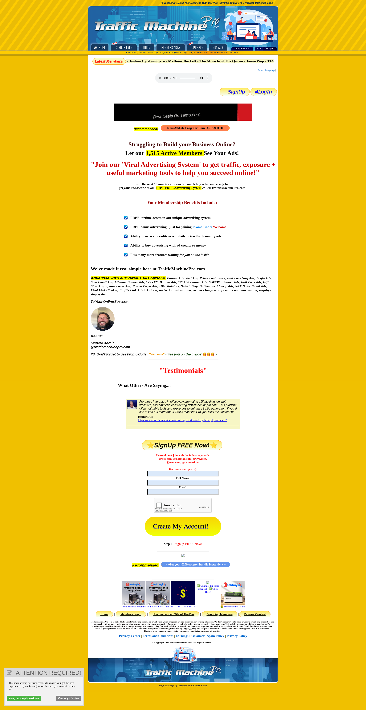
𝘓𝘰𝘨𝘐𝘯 (265, 91)
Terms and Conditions (158, 636)
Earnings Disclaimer (190, 636)
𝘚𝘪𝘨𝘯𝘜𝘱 (236, 91)
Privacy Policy (237, 636)
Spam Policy (215, 636)
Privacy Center (129, 636)
